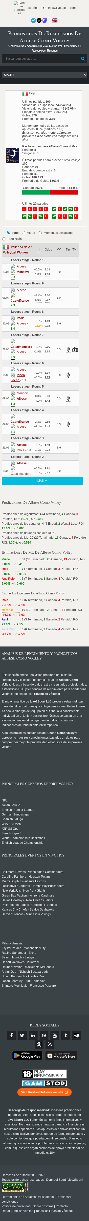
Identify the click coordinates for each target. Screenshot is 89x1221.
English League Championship (23, 842)
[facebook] (11, 1035)
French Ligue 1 (12, 833)
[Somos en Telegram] (33, 20)
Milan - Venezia (12, 943)
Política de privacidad (16, 1206)
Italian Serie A (11, 805)
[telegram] (76, 1035)
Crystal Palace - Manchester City (23, 948)
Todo (15, 233)
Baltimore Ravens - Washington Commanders (32, 872)
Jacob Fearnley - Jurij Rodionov (23, 981)
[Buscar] (83, 59)
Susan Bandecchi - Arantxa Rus (23, 976)
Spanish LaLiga (12, 819)
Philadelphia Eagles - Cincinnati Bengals (29, 905)
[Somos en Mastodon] (44, 20)
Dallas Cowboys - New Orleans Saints (27, 900)
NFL (4, 800)
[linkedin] (33, 1035)
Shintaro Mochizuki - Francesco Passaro (29, 985)
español (32, 8)
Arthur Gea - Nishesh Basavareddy (25, 971)
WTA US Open (11, 824)
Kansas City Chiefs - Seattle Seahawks (28, 909)
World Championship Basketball (23, 838)
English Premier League (18, 810)
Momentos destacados (59, 233)
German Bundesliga (15, 814)
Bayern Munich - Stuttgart (19, 957)
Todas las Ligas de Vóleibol (54, 1211)
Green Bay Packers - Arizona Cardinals (28, 895)
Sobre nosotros (43, 1206)
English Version (22, 1211)
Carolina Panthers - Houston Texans (26, 876)
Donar (6, 1211)
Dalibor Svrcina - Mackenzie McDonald (28, 967)
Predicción (14, 239)
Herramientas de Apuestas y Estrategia (28, 1197)
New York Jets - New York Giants (23, 890)
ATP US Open (11, 828)
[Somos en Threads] (39, 20)
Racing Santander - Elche (19, 952)
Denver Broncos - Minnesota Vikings (26, 914)
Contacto (62, 1206)
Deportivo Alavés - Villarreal (20, 962)
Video (31, 233)
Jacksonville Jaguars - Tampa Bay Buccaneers (33, 886)
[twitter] (22, 1035)
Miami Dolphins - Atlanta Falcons (24, 881)
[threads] (39, 1044)
